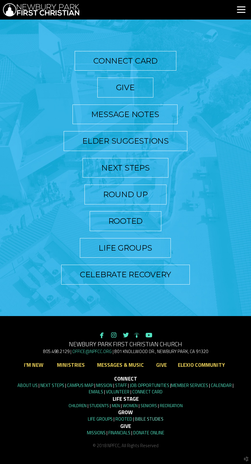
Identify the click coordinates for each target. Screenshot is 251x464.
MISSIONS (96, 432)
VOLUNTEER (117, 392)
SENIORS (148, 405)
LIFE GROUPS (100, 419)
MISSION (104, 385)
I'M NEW (33, 365)
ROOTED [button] (125, 221)
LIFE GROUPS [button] (125, 247)
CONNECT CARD (147, 392)
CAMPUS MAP (80, 385)
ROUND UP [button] (125, 194)
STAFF (121, 385)
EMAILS (96, 392)
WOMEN (130, 405)
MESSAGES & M (120, 365)
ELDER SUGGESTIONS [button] (125, 140)
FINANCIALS (119, 432)
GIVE (161, 365)
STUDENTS (99, 405)
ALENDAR (221, 385)
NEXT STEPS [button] (125, 167)
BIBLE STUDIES (149, 419)
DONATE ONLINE (148, 432)
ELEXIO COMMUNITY (201, 365)
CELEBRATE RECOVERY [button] (125, 274)
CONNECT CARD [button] (125, 60)
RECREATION (171, 405)
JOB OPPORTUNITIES (149, 385)
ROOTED (123, 419)
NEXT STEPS (52, 385)
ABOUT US (27, 385)
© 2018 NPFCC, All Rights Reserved (126, 445)
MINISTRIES (70, 365)
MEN (116, 405)
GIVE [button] (125, 87)
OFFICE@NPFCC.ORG (92, 351)
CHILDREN (78, 405)
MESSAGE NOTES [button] (125, 114)
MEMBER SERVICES (189, 385)
